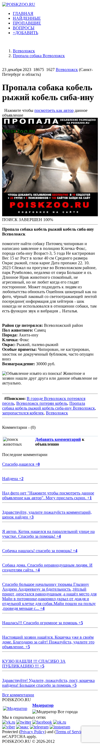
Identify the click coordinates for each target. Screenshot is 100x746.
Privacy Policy (32, 731)
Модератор (43, 705)
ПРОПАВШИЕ (27, 23)
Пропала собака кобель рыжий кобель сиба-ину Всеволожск (48, 405)
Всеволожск (67, 69)
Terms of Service (70, 731)
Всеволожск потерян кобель (41, 403)
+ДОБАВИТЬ (25, 32)
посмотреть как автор (54, 110)
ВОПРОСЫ (23, 28)
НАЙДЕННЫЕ (27, 18)
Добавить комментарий (58, 439)
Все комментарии (18, 695)
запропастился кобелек (23, 413)
